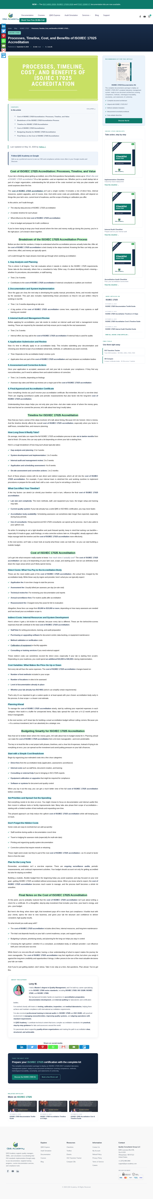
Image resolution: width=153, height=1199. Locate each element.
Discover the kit (123, 120)
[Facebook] (140, 16)
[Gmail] (63, 1047)
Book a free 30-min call (50, 1077)
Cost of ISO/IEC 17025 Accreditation (31, 128)
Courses (43, 1158)
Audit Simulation (46, 1151)
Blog (15, 28)
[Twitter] (32, 1047)
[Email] (74, 1047)
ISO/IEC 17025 (24, 28)
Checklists (70, 1147)
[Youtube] (144, 16)
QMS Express (45, 1147)
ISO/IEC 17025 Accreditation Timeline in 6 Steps (121, 314)
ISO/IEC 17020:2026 (65, 4)
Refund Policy (97, 1154)
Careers (95, 1165)
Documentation (45, 1154)
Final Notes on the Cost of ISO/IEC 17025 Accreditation (38, 136)
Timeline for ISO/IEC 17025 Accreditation (32, 124)
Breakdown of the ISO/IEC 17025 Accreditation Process (38, 120)
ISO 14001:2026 (49, 4)
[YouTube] (13, 1171)
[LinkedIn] (18, 1171)
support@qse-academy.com (128, 1163)
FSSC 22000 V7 (83, 4)
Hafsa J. (42, 147)
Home (10, 28)
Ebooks (69, 1154)
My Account (96, 1151)
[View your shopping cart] (149, 16)
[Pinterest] (43, 1047)
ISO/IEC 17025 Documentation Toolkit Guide (120, 306)
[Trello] (84, 1047)
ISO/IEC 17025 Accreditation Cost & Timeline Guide (122, 321)
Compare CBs (71, 1161)
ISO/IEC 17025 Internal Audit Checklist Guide (120, 329)
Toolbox (69, 1151)
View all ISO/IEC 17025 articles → (117, 334)
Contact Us (96, 1147)
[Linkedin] (22, 1047)
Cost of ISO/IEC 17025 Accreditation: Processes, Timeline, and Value (43, 116)
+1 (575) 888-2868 (124, 1161)
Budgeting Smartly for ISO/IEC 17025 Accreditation (36, 132)
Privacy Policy (97, 1158)
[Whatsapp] (53, 1047)
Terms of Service (98, 1161)
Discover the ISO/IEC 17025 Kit (25, 1077)
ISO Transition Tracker (74, 1158)
